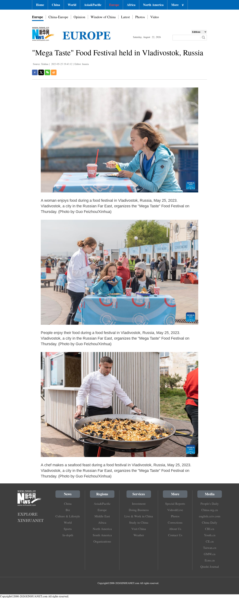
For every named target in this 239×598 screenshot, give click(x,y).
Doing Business (139, 510)
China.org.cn (209, 510)
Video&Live (175, 510)
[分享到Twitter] (41, 72)
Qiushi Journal (209, 566)
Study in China (138, 522)
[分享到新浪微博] (54, 72)
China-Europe (58, 17)
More (177, 4)
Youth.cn (209, 535)
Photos (140, 17)
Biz (68, 510)
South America (102, 535)
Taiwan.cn (209, 548)
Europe (114, 4)
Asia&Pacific (92, 4)
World (72, 4)
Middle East (102, 516)
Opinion (79, 17)
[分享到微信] (47, 72)
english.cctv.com (209, 516)
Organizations (102, 541)
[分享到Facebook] (35, 72)
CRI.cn (209, 529)
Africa (131, 4)
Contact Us (175, 535)
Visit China (138, 529)
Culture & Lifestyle (67, 516)
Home (40, 4)
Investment (139, 503)
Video (154, 17)
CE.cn (210, 541)
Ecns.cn (210, 560)
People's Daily (210, 503)
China (56, 4)
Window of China (103, 17)
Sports (68, 529)
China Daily (209, 522)
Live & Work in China (138, 516)
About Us (175, 529)
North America (153, 4)
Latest (125, 17)
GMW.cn (209, 554)
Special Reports (175, 503)
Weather (138, 535)
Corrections (175, 522)
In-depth (67, 535)
